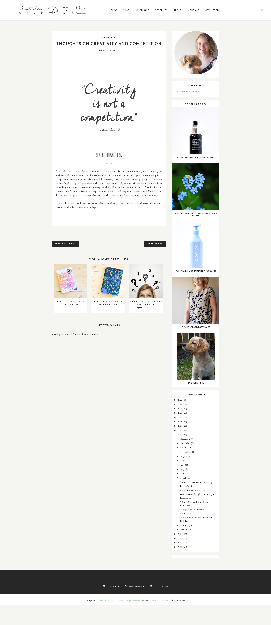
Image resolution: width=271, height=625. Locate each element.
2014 (180, 533)
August (184, 456)
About (178, 10)
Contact (193, 10)
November (185, 443)
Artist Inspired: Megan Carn (193, 489)
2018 (180, 421)
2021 (180, 408)
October (184, 447)
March (183, 477)
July (182, 460)
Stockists (161, 10)
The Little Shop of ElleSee (111, 600)
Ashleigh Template (132, 600)
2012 (180, 542)
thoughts (109, 37)
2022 (180, 404)
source (108, 163)
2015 (180, 434)
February (184, 525)
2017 (180, 425)
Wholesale (142, 10)
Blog (114, 10)
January (184, 529)
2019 (180, 417)
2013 (180, 538)
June (182, 464)
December (185, 438)
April (183, 473)
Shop (126, 10)
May (182, 469)
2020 (180, 412)
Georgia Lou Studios (160, 600)
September (185, 451)
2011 (180, 546)
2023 (180, 399)
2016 (180, 430)
